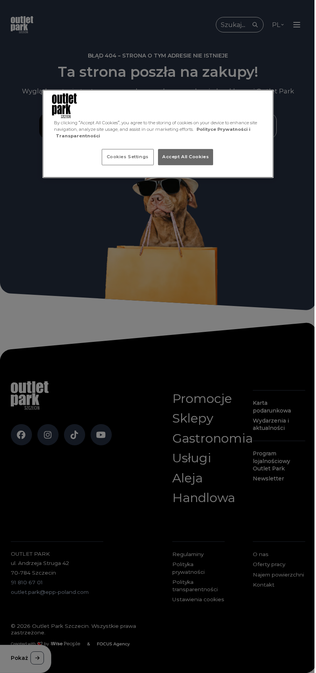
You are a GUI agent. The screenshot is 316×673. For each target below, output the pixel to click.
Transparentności (78, 136)
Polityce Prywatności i (223, 129)
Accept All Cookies (185, 156)
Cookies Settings (128, 156)
